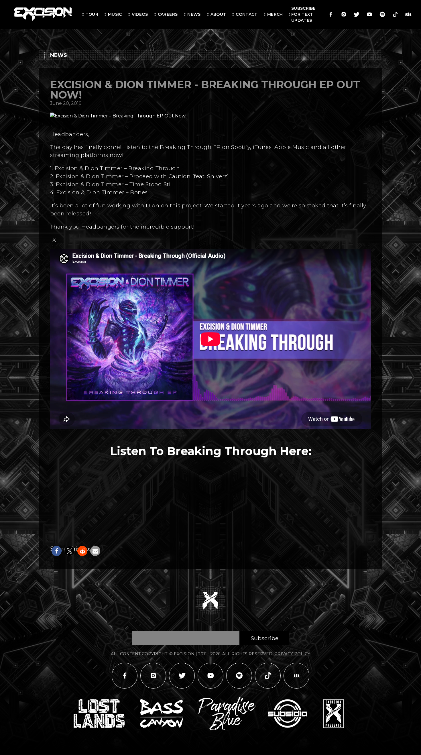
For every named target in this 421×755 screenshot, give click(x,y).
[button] (57, 551)
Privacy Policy (292, 653)
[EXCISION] (43, 14)
